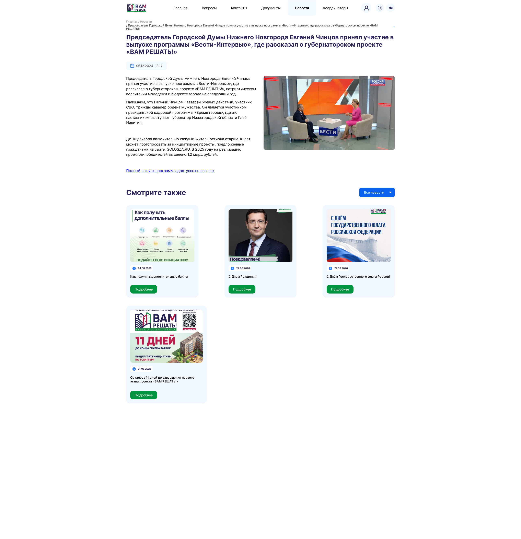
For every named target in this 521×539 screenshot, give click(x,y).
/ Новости (145, 21)
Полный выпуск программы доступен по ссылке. (170, 171)
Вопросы (209, 8)
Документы (271, 8)
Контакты (239, 8)
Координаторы (335, 8)
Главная (180, 8)
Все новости (374, 192)
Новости (302, 8)
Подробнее (144, 289)
